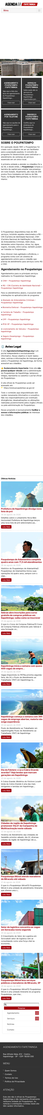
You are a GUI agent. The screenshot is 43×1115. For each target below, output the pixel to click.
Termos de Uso (11, 1078)
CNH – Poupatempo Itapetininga (17, 281)
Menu (5, 10)
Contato (10, 1030)
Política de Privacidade (15, 1081)
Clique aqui (11, 103)
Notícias (10, 1024)
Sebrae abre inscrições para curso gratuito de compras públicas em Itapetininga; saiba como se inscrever (20, 615)
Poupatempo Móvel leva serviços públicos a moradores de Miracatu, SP (20, 981)
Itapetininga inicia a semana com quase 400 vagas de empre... (21, 667)
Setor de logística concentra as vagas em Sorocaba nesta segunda (20, 928)
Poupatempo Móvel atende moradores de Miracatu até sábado (21, 877)
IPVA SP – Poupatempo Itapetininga (18, 324)
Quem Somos (10, 1070)
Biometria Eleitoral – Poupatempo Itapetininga (23, 307)
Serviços (11, 1018)
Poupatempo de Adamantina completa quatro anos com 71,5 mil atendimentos (21, 560)
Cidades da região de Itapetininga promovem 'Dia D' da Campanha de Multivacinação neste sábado (19, 826)
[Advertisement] (21, 36)
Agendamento (13, 1013)
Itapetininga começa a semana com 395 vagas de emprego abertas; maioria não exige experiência (21, 719)
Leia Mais (6, 527)
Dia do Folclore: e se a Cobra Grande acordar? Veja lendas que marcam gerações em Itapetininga (20, 772)
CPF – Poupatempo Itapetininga (16, 319)
